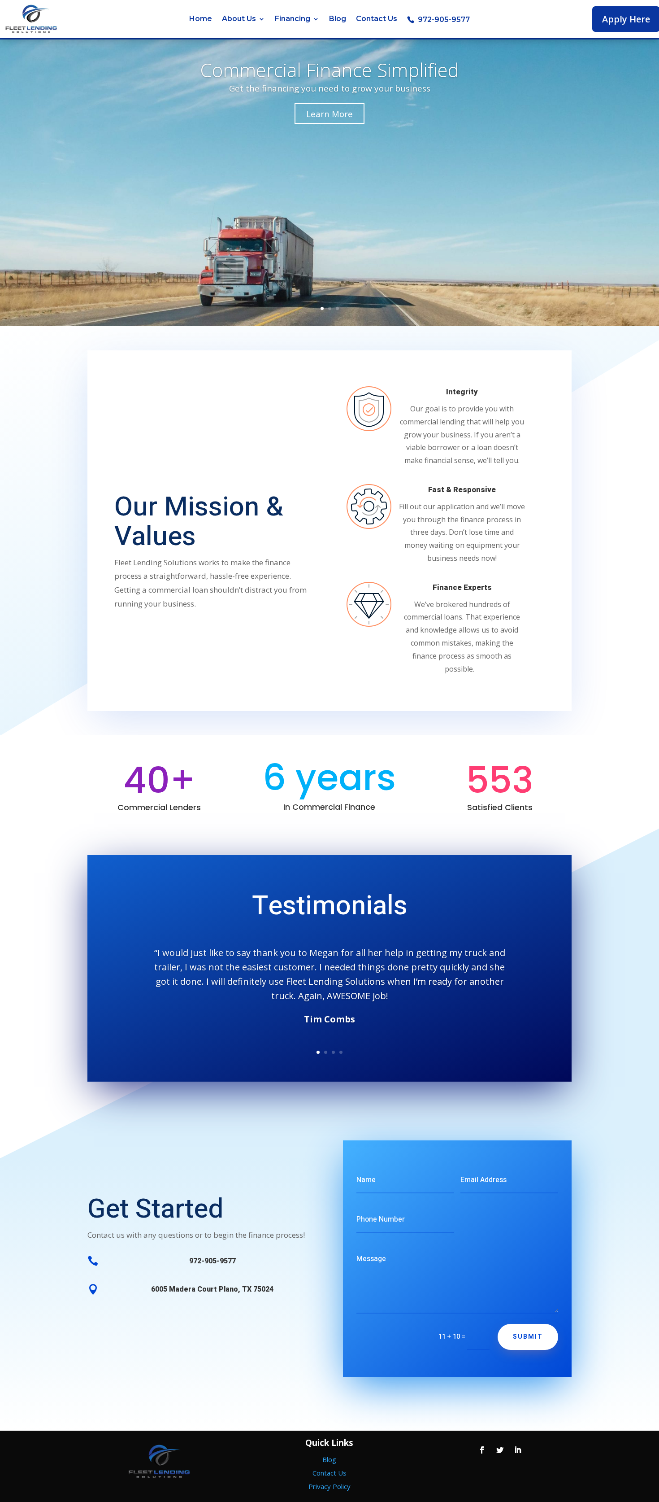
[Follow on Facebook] (482, 1450)
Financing (292, 19)
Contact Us (376, 19)
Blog (337, 19)
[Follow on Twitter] (500, 1450)
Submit (528, 1336)
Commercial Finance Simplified (329, 70)
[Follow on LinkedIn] (518, 1450)
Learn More (329, 113)
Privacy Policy (329, 1486)
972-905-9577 (444, 20)
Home (200, 19)
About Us (239, 19)
